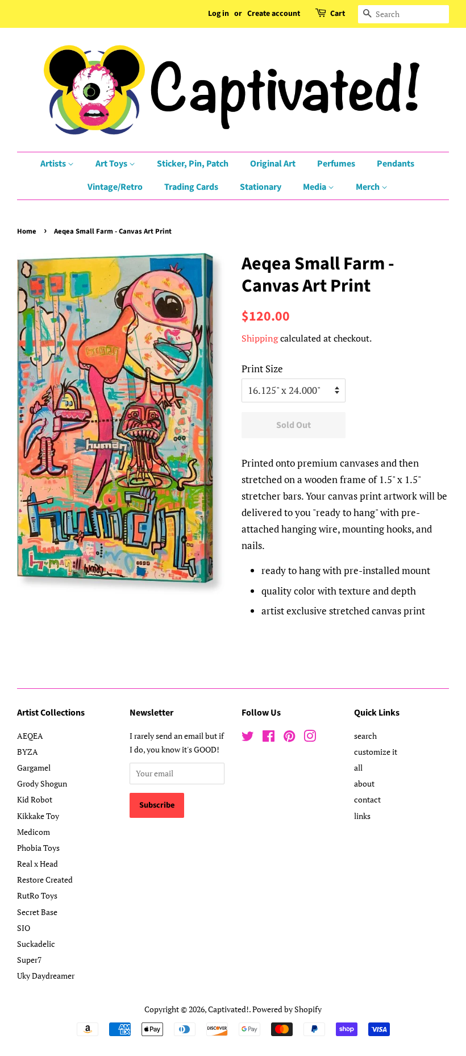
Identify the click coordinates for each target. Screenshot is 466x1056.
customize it (375, 751)
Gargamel (34, 767)
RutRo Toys (37, 895)
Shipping (260, 338)
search (365, 735)
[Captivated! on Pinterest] (289, 738)
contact (367, 799)
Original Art (273, 163)
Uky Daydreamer (45, 975)
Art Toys (112, 163)
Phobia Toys (38, 847)
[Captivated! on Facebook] (268, 738)
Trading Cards (191, 187)
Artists (54, 163)
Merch (368, 187)
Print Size (262, 368)
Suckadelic (36, 943)
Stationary (260, 187)
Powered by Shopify (287, 1009)
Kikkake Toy (38, 815)
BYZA (27, 751)
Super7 (29, 959)
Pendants (395, 163)
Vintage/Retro (115, 187)
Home (26, 231)
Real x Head (37, 863)
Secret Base (37, 912)
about (364, 783)
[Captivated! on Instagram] (309, 738)
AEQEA (30, 735)
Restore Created (45, 879)
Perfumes (336, 163)
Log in (218, 13)
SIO (23, 927)
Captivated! (228, 1009)
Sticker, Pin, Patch (192, 163)
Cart (337, 13)
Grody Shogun (42, 783)
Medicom (33, 831)
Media (315, 187)
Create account (273, 13)
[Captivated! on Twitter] (248, 738)
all (358, 767)
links (362, 815)
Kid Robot (34, 799)
